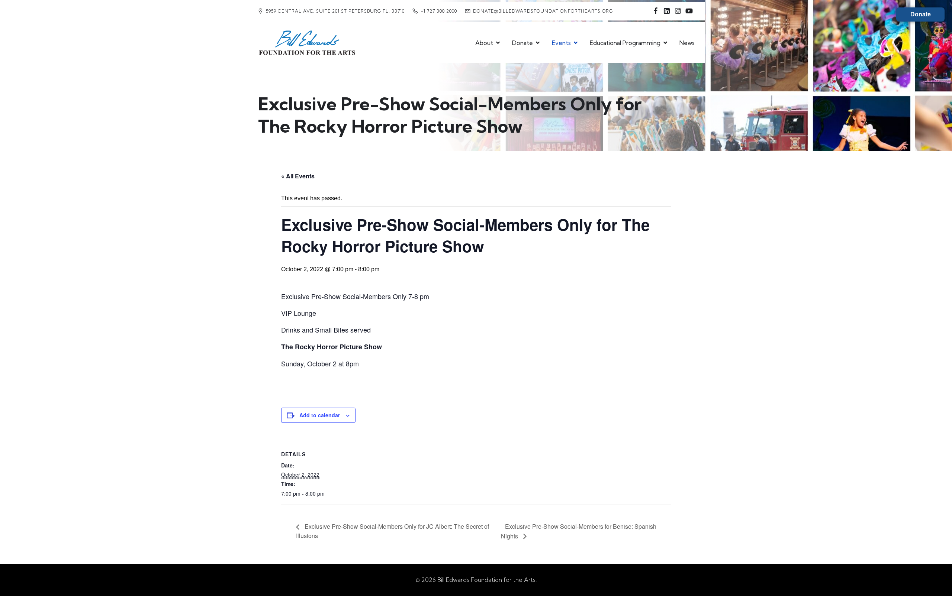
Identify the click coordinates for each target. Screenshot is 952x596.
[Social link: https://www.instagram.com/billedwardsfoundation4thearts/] (678, 11)
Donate (920, 14)
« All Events (298, 176)
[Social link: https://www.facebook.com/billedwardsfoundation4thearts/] (655, 11)
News (687, 42)
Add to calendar (319, 415)
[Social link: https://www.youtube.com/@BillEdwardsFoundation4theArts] (689, 11)
